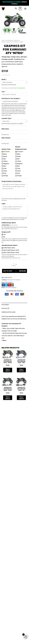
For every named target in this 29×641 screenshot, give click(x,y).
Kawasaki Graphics (11, 287)
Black (5, 154)
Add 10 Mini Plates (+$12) (11, 250)
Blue (4, 166)
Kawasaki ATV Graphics (13, 279)
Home (3, 40)
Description (5, 304)
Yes (4, 234)
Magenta (6, 163)
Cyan (5, 168)
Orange (5, 175)
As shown (6, 151)
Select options (7, 370)
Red (4, 159)
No (4, 237)
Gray (4, 173)
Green (5, 171)
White (5, 156)
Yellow (5, 161)
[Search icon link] (16, 8)
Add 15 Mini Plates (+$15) (11, 252)
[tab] (14, 305)
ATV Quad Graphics (9, 40)
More (4, 340)
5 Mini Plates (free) (9, 248)
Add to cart (14, 271)
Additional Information (9, 312)
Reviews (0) (5, 308)
